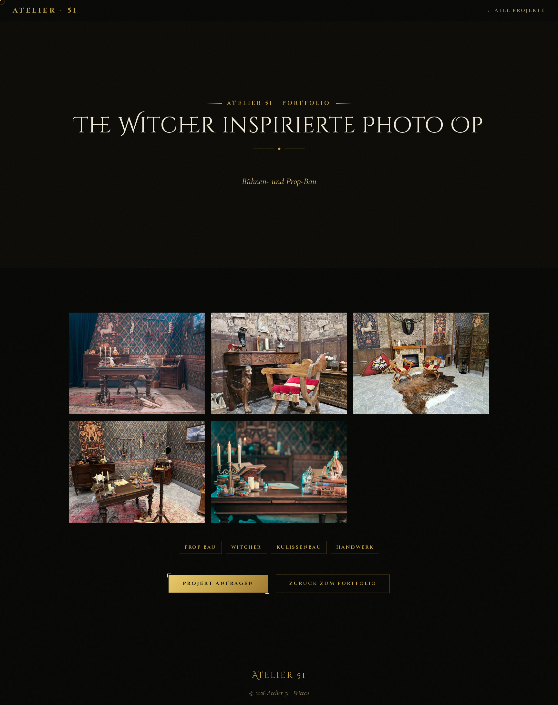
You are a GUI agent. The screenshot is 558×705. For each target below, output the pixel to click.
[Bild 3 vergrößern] (421, 363)
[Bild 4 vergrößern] (137, 472)
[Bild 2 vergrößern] (279, 363)
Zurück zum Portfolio (333, 583)
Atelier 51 (279, 675)
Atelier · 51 (45, 10)
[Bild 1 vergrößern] (137, 363)
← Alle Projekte (516, 10)
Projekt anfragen (218, 583)
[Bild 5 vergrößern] (279, 472)
